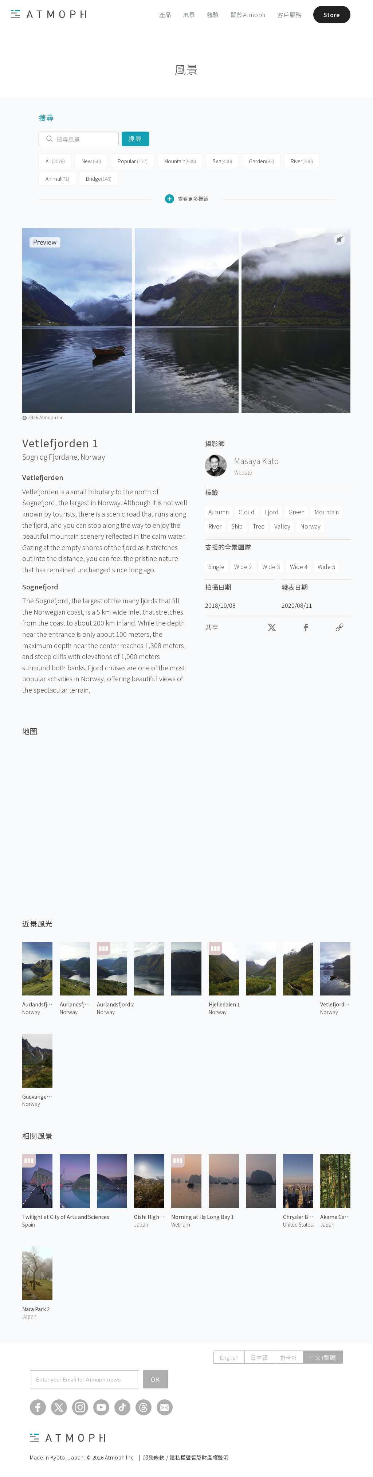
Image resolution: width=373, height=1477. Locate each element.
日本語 (259, 1357)
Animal (57, 178)
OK (155, 1379)
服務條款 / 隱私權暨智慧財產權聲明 (186, 1457)
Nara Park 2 (36, 1309)
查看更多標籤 (193, 198)
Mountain (180, 161)
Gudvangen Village (37, 1096)
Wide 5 (326, 566)
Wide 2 (243, 566)
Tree (258, 526)
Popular (133, 161)
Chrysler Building (298, 1216)
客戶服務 (289, 14)
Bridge (98, 178)
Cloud (247, 511)
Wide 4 (299, 566)
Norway (93, 457)
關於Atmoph (248, 14)
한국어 (288, 1357)
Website (243, 472)
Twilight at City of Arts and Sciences (65, 1216)
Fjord (272, 511)
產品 (165, 14)
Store (331, 14)
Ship (237, 526)
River (302, 161)
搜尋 (135, 139)
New (91, 161)
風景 (189, 14)
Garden (261, 161)
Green (296, 511)
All (55, 161)
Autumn (218, 511)
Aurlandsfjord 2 (115, 1004)
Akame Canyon (335, 1216)
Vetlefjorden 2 (335, 1004)
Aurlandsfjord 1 (75, 1004)
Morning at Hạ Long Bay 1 (202, 1216)
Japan (141, 1224)
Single (216, 566)
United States (298, 1224)
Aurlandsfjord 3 (37, 1004)
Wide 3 (271, 566)
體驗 (213, 14)
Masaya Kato (256, 460)
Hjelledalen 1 (224, 1004)
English (229, 1357)
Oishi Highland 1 (149, 1216)
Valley (282, 526)
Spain (28, 1224)
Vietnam (180, 1224)
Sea (222, 161)
